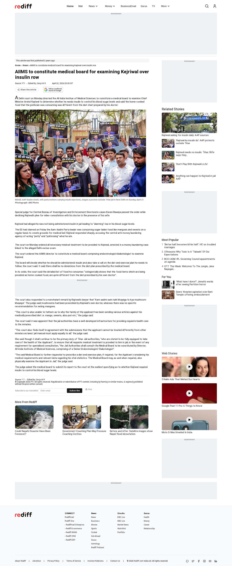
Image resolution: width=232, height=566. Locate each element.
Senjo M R (41, 83)
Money (108, 6)
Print (90, 389)
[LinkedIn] (215, 561)
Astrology (95, 544)
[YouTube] (210, 561)
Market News (123, 525)
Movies (94, 525)
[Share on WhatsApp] (187, 561)
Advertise (37, 561)
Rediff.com (138, 561)
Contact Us (115, 561)
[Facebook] (198, 561)
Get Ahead (95, 536)
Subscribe (74, 390)
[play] (189, 367)
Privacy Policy (53, 561)
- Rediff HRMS (71, 532)
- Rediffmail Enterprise (74, 525)
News (92, 6)
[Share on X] (193, 561)
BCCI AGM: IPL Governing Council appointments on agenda (189, 260)
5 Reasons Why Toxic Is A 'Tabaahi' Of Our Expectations (186, 253)
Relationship (149, 528)
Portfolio (121, 532)
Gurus (144, 6)
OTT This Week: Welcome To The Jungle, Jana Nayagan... (189, 268)
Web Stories (169, 353)
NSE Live (121, 521)
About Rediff (20, 561)
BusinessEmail (128, 6)
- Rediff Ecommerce (73, 528)
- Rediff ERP (70, 540)
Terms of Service (73, 561)
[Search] (206, 6)
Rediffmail (69, 517)
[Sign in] (214, 6)
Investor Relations (96, 561)
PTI (23, 83)
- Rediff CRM (70, 536)
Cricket (94, 532)
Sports (94, 528)
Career (146, 525)
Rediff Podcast (97, 547)
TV (153, 6)
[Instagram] (204, 561)
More (164, 6)
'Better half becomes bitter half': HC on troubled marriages (190, 246)
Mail (80, 6)
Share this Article (28, 90)
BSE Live (121, 517)
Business (95, 521)
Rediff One (69, 521)
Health (146, 517)
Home (70, 6)
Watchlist (121, 528)
